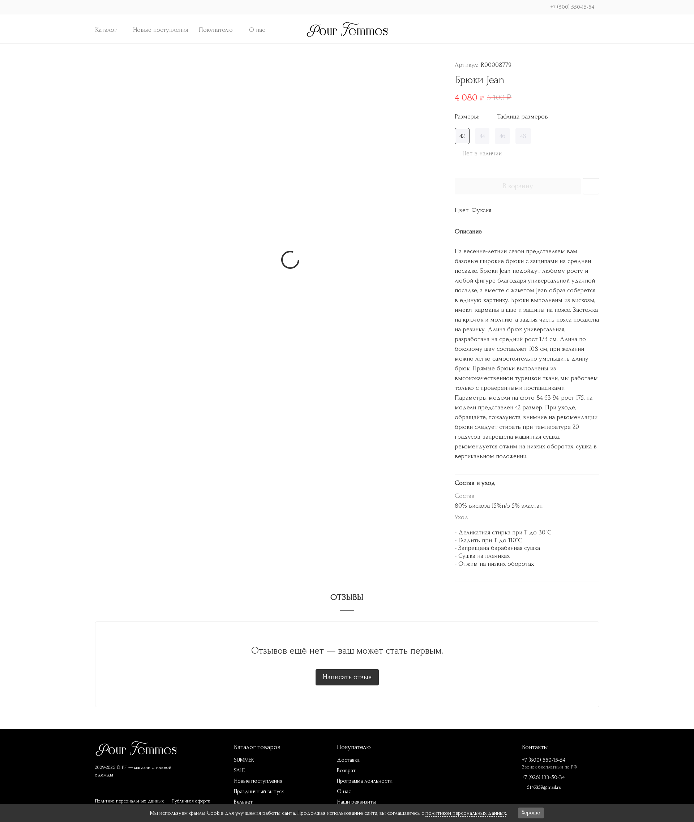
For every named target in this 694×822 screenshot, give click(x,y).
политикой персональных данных (465, 813)
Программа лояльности (365, 781)
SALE (239, 770)
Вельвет (243, 802)
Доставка (348, 760)
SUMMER (244, 760)
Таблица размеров (522, 116)
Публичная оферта (191, 801)
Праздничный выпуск (259, 791)
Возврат (346, 770)
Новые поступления (160, 29)
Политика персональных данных (129, 801)
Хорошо (531, 812)
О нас (257, 29)
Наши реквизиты (356, 802)
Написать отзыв (347, 677)
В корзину (518, 186)
